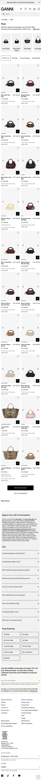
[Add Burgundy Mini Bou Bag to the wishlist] (38, 65)
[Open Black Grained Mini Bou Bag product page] (30, 245)
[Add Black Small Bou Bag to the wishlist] (18, 107)
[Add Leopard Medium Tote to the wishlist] (18, 439)
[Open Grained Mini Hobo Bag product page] (30, 410)
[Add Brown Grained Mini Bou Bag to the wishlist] (18, 274)
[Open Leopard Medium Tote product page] (10, 451)
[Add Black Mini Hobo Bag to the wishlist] (38, 148)
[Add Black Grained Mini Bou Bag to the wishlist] (38, 233)
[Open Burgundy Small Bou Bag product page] (30, 201)
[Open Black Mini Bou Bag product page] (10, 78)
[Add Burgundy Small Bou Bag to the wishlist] (38, 189)
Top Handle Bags (25, 58)
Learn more (4, 103)
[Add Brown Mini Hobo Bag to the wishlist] (18, 148)
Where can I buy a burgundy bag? (12, 619)
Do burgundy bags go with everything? (13, 552)
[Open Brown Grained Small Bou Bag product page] (30, 286)
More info (36, 29)
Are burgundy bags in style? (11, 611)
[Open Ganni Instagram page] (2, 775)
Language (3, 763)
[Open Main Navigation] (38, 9)
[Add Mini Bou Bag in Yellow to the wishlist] (18, 189)
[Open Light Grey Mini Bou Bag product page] (30, 327)
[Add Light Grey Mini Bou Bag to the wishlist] (38, 315)
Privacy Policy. (34, 691)
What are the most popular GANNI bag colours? (16, 577)
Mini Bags (15, 58)
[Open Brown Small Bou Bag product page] (10, 245)
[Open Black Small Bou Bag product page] (10, 119)
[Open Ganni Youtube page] (19, 775)
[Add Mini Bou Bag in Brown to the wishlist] (18, 315)
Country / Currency (5, 753)
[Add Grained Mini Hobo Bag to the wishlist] (38, 397)
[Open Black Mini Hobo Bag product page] (30, 160)
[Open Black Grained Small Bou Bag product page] (30, 368)
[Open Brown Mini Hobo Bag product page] (10, 160)
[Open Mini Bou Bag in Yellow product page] (10, 201)
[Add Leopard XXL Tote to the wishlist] (18, 397)
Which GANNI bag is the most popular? (13, 594)
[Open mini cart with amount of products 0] (34, 9)
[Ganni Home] (7, 9)
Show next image (18, 78)
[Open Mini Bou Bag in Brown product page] (10, 327)
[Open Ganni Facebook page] (13, 775)
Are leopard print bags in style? (11, 560)
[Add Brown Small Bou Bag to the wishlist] (18, 233)
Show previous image (3, 78)
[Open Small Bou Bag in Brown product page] (30, 451)
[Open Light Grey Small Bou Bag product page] (10, 368)
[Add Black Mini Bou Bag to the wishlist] (18, 65)
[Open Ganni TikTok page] (8, 775)
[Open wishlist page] (25, 9)
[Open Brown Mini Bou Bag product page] (30, 119)
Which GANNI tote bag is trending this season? (16, 569)
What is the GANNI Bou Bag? (11, 602)
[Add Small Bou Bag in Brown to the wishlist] (38, 439)
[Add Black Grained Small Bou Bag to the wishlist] (38, 356)
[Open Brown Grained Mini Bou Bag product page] (10, 286)
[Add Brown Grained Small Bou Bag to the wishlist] (38, 274)
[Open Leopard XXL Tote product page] (10, 410)
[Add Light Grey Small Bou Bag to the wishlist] (18, 356)
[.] (20, 2)
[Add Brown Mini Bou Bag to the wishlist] (38, 107)
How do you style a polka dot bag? (12, 586)
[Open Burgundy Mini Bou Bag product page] (30, 78)
